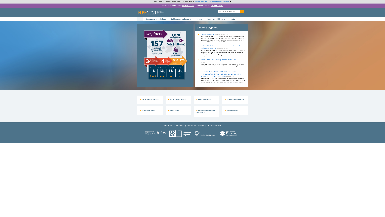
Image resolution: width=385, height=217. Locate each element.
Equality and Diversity (216, 19)
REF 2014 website (217, 6)
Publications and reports (181, 19)
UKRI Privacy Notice (214, 125)
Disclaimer (179, 125)
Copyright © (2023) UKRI (195, 125)
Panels (199, 19)
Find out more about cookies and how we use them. (212, 2)
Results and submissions (156, 19)
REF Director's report (207, 34)
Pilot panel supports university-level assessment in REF (219, 60)
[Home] (176, 12)
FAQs (233, 19)
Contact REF (168, 125)
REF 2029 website (188, 6)
